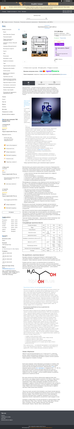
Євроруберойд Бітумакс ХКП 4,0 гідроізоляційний (11, 178)
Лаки (4, 53)
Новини (4, 96)
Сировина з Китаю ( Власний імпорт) (10, 43)
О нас (19, 11)
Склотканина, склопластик (9, 84)
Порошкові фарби (7, 36)
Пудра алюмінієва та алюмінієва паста (8, 40)
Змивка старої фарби (8, 89)
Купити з (57, 44)
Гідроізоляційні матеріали (9, 65)
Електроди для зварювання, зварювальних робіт (10, 93)
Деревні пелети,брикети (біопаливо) (9, 74)
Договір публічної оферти (8, 114)
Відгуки (4, 104)
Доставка (4, 109)
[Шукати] (46, 18)
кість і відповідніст (40, 368)
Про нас (4, 101)
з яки (53, 366)
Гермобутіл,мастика (8, 76)
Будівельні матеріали (8, 60)
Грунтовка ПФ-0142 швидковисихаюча (8, 140)
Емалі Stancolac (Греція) (9, 34)
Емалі (4, 32)
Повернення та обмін (7, 111)
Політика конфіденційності (46, 427)
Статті (3, 99)
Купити (59, 41)
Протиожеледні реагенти (9, 87)
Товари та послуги (11, 11)
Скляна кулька (6, 70)
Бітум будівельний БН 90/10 (10, 199)
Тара (4, 63)
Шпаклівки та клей (7, 58)
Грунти (4, 51)
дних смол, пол (42, 149)
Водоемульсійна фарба (8, 68)
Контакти (24, 11)
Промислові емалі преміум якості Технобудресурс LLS (9, 79)
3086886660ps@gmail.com (8, 268)
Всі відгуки (11, 212)
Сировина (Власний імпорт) (9, 46)
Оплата (4, 106)
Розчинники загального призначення (29, 22)
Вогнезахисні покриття (8, 48)
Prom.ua (44, 426)
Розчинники (16, 22)
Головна (4, 11)
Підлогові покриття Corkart (9, 82)
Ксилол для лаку (8, 137)
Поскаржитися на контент (35, 427)
